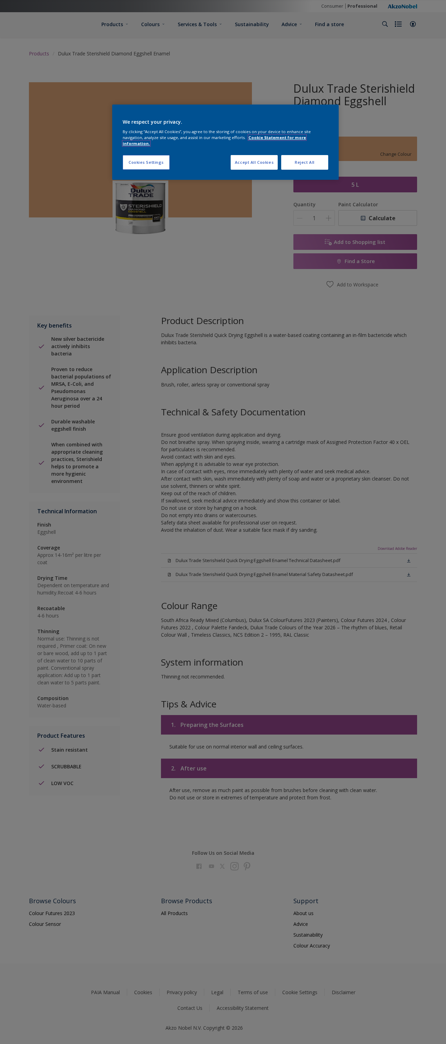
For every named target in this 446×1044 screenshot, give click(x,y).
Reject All (305, 162)
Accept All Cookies (254, 162)
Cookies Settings (146, 162)
